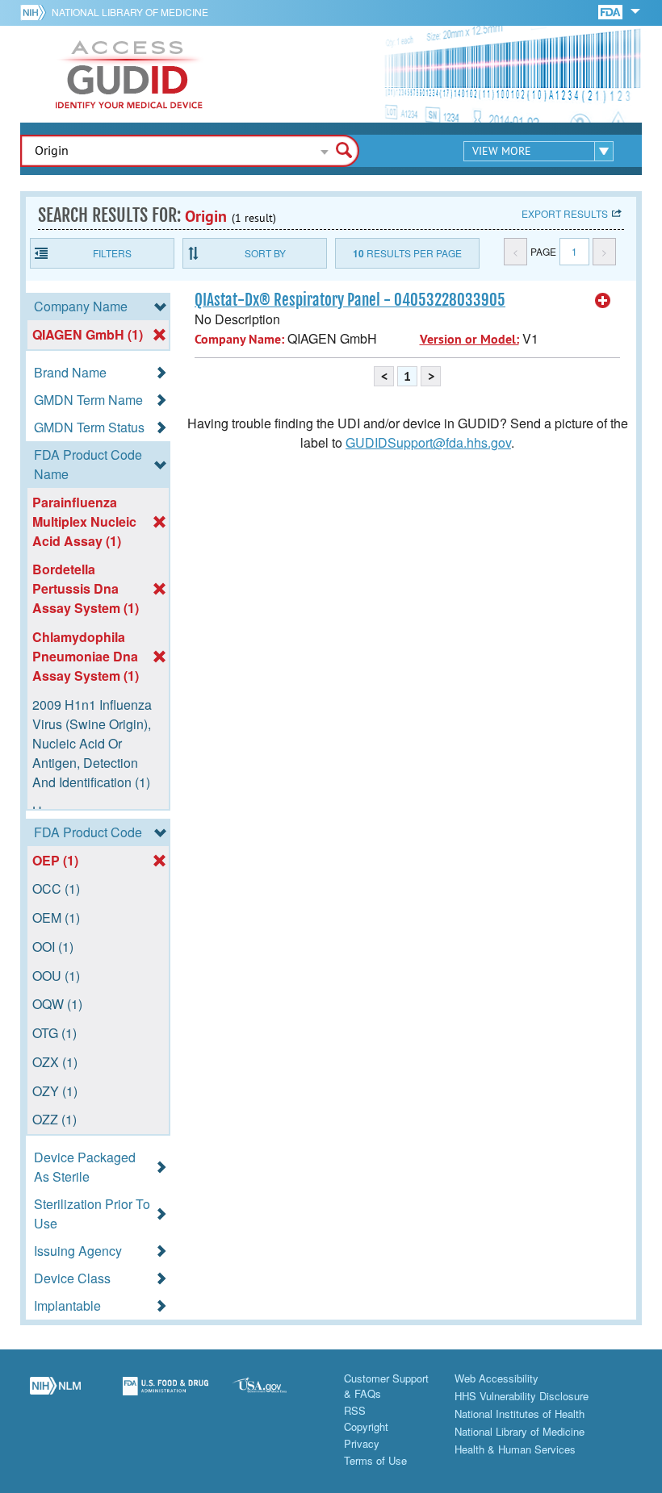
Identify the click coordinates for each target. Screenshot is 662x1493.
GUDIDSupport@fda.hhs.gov (428, 442)
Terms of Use (375, 1460)
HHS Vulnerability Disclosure (522, 1395)
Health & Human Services (515, 1449)
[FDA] (611, 11)
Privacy (361, 1443)
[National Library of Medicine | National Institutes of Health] (55, 1394)
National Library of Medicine (130, 12)
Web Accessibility (496, 1378)
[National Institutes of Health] (36, 12)
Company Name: (239, 339)
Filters (112, 253)
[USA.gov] (276, 1394)
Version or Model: (469, 339)
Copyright (366, 1426)
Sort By (265, 253)
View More (501, 151)
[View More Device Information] (603, 301)
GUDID (129, 74)
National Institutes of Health (519, 1413)
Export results (565, 213)
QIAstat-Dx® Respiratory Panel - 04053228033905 (350, 300)
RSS (355, 1410)
